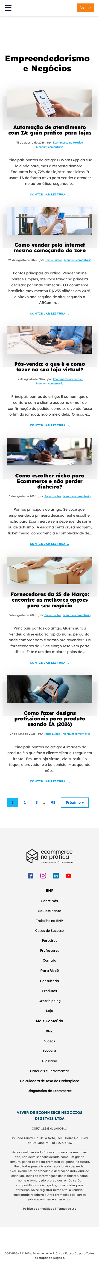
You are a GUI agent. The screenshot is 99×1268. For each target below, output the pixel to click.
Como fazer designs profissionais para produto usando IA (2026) (49, 718)
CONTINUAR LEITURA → (49, 194)
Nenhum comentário (49, 147)
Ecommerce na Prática (68, 142)
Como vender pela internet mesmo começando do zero (50, 247)
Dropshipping (50, 1001)
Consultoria (49, 981)
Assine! (85, 7)
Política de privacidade (38, 1208)
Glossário (49, 1061)
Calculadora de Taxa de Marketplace (49, 1081)
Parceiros (49, 940)
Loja (49, 1011)
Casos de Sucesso (49, 931)
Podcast (49, 1051)
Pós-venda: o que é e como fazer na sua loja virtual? (49, 366)
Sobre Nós (49, 901)
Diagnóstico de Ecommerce (49, 1091)
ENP (49, 890)
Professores (49, 950)
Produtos (49, 991)
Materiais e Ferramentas (49, 1071)
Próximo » (75, 802)
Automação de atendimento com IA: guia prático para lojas (49, 129)
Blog (49, 1031)
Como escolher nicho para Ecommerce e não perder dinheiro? (49, 481)
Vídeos (49, 1041)
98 (53, 802)
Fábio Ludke (53, 260)
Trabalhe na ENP (49, 921)
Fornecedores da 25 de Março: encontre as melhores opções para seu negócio (50, 599)
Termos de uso (66, 1208)
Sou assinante (49, 911)
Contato (49, 960)
